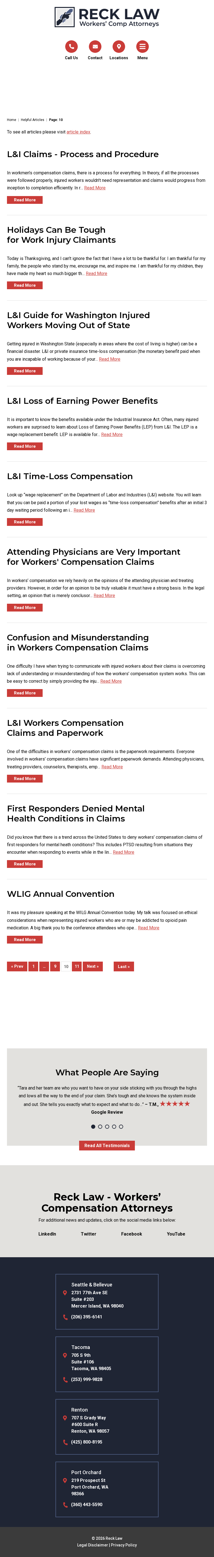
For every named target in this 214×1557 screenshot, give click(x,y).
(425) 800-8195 (86, 1442)
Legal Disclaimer (92, 1545)
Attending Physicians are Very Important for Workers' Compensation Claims (94, 557)
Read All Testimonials (107, 1145)
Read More (95, 187)
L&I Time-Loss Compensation (70, 476)
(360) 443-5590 (86, 1504)
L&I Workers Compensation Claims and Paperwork (65, 728)
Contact (95, 58)
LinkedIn (47, 1234)
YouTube (176, 1234)
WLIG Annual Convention (61, 894)
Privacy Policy (124, 1545)
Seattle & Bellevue (91, 1285)
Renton (79, 1410)
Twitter (88, 1234)
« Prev (17, 966)
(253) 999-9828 (86, 1379)
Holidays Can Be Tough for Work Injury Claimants (61, 235)
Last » (124, 966)
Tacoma (80, 1347)
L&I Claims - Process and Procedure (83, 154)
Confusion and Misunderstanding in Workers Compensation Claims (78, 642)
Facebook (131, 1234)
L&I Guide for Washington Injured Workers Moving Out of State (78, 320)
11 (77, 966)
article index (78, 132)
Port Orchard (86, 1472)
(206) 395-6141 (86, 1317)
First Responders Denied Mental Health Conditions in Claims (76, 813)
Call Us (71, 58)
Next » (93, 966)
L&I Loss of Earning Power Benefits (82, 401)
